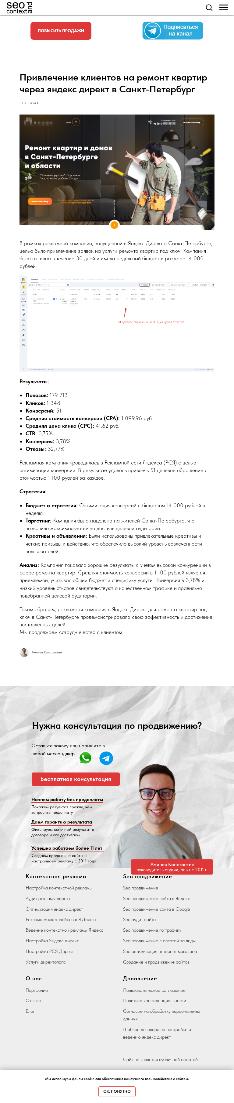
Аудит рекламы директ (48, 898)
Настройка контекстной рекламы (59, 888)
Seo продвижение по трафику (152, 930)
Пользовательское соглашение (154, 990)
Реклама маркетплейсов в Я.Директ (61, 919)
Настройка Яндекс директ (52, 941)
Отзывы (33, 1000)
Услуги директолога (46, 962)
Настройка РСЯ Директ (50, 951)
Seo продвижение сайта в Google (156, 909)
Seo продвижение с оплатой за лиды (159, 941)
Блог (30, 1011)
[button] (209, 7)
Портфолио (37, 990)
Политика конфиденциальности (154, 1000)
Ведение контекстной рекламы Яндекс (64, 930)
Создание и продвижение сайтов (156, 962)
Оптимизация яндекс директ (54, 909)
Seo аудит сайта (139, 919)
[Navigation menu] (223, 8)
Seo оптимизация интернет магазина (160, 951)
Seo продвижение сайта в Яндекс (156, 898)
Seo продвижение (140, 888)
